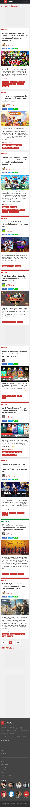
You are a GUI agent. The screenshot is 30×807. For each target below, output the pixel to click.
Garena (4, 636)
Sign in (25, 1)
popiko (7, 533)
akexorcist (11, 797)
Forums (2, 761)
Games (12, 266)
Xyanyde (8, 44)
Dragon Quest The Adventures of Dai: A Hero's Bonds (13, 209)
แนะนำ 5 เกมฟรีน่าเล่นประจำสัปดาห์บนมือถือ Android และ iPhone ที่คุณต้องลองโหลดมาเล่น (14, 410)
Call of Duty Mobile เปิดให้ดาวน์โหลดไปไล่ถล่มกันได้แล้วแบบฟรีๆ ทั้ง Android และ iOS (13, 586)
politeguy (8, 359)
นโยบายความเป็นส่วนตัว (6, 775)
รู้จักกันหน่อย (3, 767)
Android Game (6, 81)
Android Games (6, 145)
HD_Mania (18, 797)
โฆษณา (2, 772)
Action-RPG (5, 512)
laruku (3, 797)
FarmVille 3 (5, 147)
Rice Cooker (26, 788)
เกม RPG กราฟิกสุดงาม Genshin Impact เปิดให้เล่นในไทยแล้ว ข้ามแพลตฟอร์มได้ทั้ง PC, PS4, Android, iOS (15, 468)
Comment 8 (11, 449)
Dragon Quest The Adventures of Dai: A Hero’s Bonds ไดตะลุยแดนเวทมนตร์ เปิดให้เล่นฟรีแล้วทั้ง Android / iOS (14, 161)
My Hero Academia (20, 81)
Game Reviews (13, 574)
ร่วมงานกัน (3, 770)
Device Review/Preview (6, 756)
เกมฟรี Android (20, 84)
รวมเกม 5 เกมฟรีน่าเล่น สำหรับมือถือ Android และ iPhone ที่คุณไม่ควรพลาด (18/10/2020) (14, 353)
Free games (5, 212)
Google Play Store (6, 454)
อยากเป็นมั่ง (26, 797)
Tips (2, 747)
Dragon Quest (13, 207)
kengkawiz (18, 788)
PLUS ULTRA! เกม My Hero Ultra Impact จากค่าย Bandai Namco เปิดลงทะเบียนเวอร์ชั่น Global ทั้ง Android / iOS (15, 37)
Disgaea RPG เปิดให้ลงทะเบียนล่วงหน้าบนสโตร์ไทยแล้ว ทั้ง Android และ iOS (15, 224)
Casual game (13, 145)
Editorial (2, 750)
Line (16, 48)
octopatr (4, 788)
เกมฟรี (14, 84)
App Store (13, 452)
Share (5, 48)
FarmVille (20, 145)
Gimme (11, 788)
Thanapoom (8, 230)
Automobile (3, 758)
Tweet (11, 48)
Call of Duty (12, 634)
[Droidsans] (9, 1)
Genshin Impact (20, 512)
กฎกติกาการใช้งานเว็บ (6, 764)
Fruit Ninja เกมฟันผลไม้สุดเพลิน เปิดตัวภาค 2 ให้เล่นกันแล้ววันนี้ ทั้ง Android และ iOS (14, 278)
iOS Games (12, 81)
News (5, 30)
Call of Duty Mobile (20, 634)
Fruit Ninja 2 (13, 321)
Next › (18, 642)
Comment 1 (11, 142)
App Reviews (7, 521)
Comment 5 (11, 509)
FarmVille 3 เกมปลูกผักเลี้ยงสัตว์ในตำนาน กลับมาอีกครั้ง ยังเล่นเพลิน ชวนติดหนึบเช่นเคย (14, 98)
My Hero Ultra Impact (7, 84)
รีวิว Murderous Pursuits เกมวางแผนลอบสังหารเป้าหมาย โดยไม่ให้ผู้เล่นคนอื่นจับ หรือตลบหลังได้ (14, 527)
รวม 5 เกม (19, 395)
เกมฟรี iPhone (5, 86)
